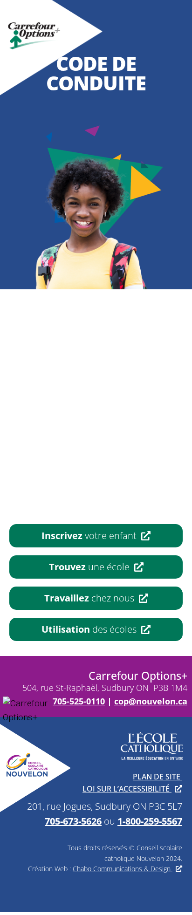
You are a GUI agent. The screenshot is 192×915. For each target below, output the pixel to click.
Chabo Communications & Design (122, 868)
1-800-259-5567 (149, 821)
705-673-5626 (73, 821)
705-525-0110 (79, 701)
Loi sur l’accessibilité (126, 789)
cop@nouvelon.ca (150, 701)
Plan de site (157, 777)
